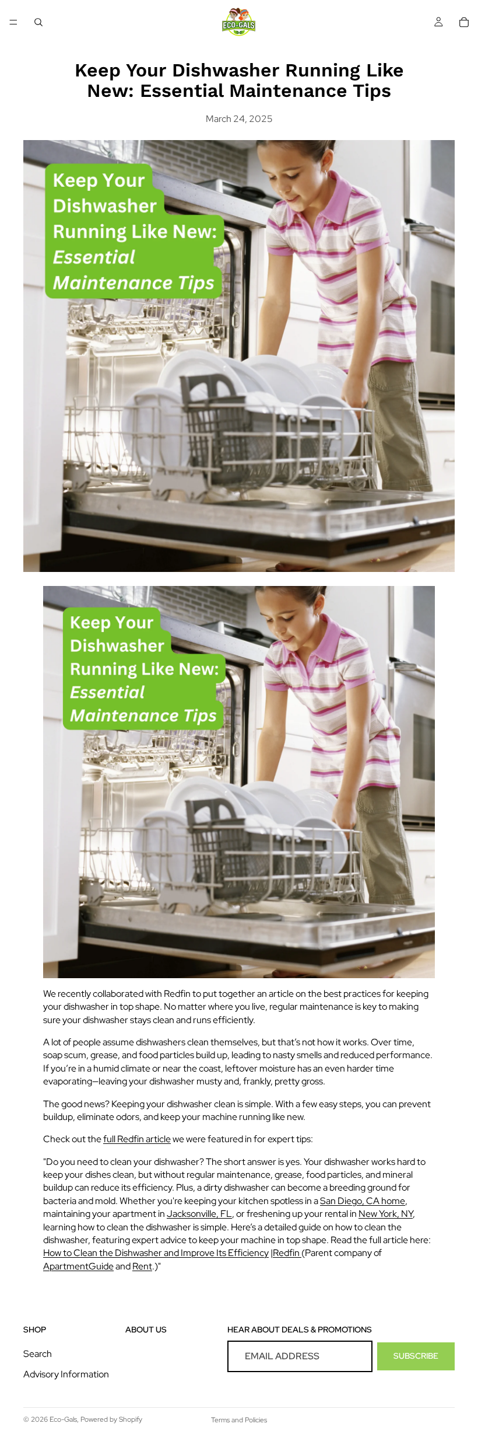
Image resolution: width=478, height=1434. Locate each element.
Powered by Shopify (111, 1419)
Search (37, 1354)
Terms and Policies (239, 1420)
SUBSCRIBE (415, 1356)
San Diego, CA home (362, 1201)
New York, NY (385, 1214)
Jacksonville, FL (199, 1214)
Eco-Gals (63, 1419)
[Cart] (464, 22)
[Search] (38, 22)
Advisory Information (66, 1374)
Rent (142, 1266)
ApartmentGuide (78, 1266)
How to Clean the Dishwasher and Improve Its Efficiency (156, 1253)
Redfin (287, 1253)
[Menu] (13, 22)
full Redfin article (137, 1139)
